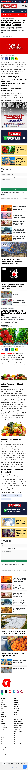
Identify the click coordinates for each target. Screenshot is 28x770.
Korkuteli (3, 748)
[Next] (25, 15)
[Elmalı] (14, 621)
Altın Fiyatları (17, 729)
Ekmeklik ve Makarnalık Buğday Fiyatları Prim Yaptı (19, 238)
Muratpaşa (3, 754)
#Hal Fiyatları (18, 495)
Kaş (2, 739)
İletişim (16, 739)
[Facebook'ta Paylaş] (6, 58)
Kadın (2, 714)
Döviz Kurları (17, 727)
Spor (2, 708)
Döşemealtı (4, 727)
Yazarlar (17, 1)
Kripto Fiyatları (18, 731)
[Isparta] (14, 250)
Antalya (12, 18)
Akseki (2, 719)
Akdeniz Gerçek (5, 18)
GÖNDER (14, 189)
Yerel (2, 712)
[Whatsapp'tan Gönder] (12, 58)
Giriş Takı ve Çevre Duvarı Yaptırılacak (19, 293)
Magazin (16, 708)
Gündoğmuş (4, 735)
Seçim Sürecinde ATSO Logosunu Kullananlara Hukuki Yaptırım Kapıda (12, 15)
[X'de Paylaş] (9, 58)
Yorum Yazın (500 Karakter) (8, 177)
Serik (2, 756)
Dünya (16, 706)
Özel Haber (4, 706)
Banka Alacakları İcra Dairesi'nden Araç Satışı (19, 301)
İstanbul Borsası (18, 725)
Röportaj (16, 704)
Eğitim (16, 700)
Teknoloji (16, 710)
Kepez (2, 743)
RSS (4, 763)
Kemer (3, 741)
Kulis (2, 700)
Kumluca (3, 750)
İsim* (2, 171)
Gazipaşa (3, 733)
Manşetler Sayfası (18, 723)
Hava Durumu (17, 735)
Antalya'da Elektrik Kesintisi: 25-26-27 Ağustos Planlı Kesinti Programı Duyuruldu (18, 215)
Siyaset (3, 704)
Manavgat (3, 752)
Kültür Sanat (4, 716)
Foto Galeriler (18, 721)
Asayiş (16, 702)
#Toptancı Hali (5, 499)
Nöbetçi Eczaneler (19, 733)
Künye (15, 737)
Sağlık (15, 698)
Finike (2, 731)
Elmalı (2, 729)
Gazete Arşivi (17, 746)
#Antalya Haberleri (7, 495)
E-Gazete (13, 1)
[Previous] (1, 15)
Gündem (3, 698)
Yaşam (2, 710)
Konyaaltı (3, 746)
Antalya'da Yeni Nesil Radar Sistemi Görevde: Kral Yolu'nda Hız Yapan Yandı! (19, 230)
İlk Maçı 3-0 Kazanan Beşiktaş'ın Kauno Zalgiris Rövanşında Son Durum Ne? (13, 286)
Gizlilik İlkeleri (17, 741)
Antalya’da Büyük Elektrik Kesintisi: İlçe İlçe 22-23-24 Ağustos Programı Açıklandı (19, 208)
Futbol (16, 712)
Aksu (2, 721)
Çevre (15, 714)
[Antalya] (14, 644)
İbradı (2, 737)
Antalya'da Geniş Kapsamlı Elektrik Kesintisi (19, 661)
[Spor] (14, 274)
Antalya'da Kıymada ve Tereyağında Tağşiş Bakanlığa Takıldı (19, 223)
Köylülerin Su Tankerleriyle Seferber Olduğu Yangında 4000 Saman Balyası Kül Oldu (12, 262)
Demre (3, 725)
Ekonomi (3, 702)
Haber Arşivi (17, 743)
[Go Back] (25, 767)
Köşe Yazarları (18, 719)
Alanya (3, 723)
